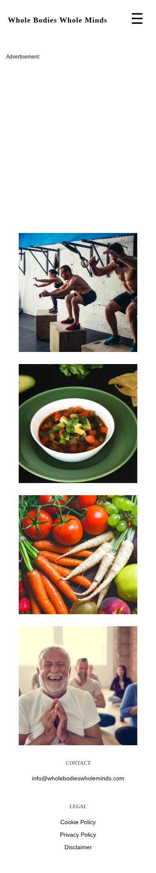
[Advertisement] (78, 143)
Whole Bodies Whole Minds (57, 20)
